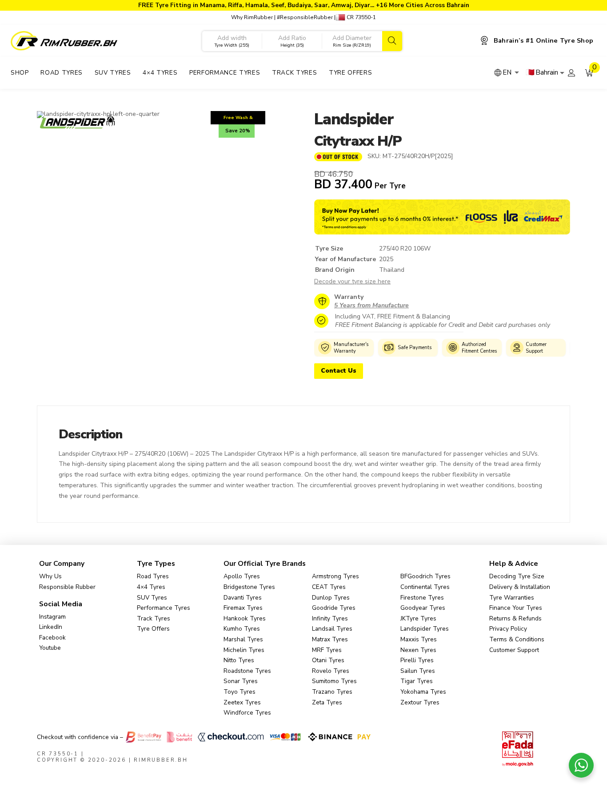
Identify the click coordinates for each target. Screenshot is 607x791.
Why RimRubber (252, 17)
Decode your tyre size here (352, 281)
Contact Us (338, 370)
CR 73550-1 (360, 17)
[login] (571, 73)
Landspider (354, 119)
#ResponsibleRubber (305, 17)
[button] (589, 72)
